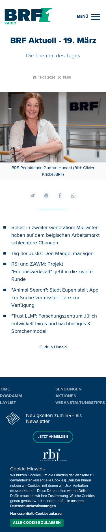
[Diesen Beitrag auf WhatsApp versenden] (73, 195)
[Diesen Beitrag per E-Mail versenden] (32, 195)
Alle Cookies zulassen (36, 522)
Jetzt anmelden (53, 437)
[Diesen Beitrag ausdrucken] (46, 195)
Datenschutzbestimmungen (33, 506)
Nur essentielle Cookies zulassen (37, 513)
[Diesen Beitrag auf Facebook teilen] (59, 195)
